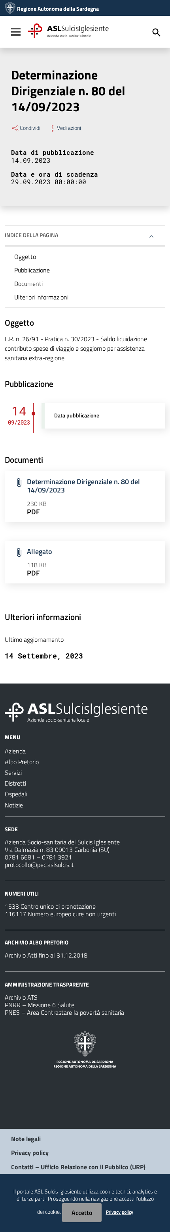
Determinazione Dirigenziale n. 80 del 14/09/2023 (83, 485)
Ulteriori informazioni (41, 297)
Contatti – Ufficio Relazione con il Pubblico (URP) (78, 1167)
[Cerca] (156, 32)
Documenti (28, 283)
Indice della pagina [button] (31, 235)
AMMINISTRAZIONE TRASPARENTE (47, 984)
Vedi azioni (69, 128)
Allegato (39, 551)
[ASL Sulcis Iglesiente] (10, 9)
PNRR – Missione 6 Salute (39, 1005)
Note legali (26, 1138)
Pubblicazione (32, 270)
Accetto (82, 1212)
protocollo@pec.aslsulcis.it (39, 864)
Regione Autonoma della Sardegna (58, 9)
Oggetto (25, 256)
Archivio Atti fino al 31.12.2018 (46, 955)
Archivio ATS (21, 997)
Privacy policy (30, 1152)
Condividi (30, 128)
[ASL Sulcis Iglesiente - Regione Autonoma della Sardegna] (76, 711)
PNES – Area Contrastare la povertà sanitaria (64, 1012)
